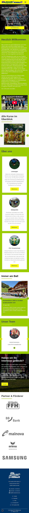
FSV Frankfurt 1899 (15, 504)
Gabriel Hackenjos (14, 342)
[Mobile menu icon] (25, 2)
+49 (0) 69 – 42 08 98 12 (15, 488)
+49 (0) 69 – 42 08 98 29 (15, 490)
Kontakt (15, 496)
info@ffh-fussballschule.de (15, 492)
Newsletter (15, 498)
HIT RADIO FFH (15, 502)
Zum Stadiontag (15, 27)
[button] (1, 135)
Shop (15, 500)
